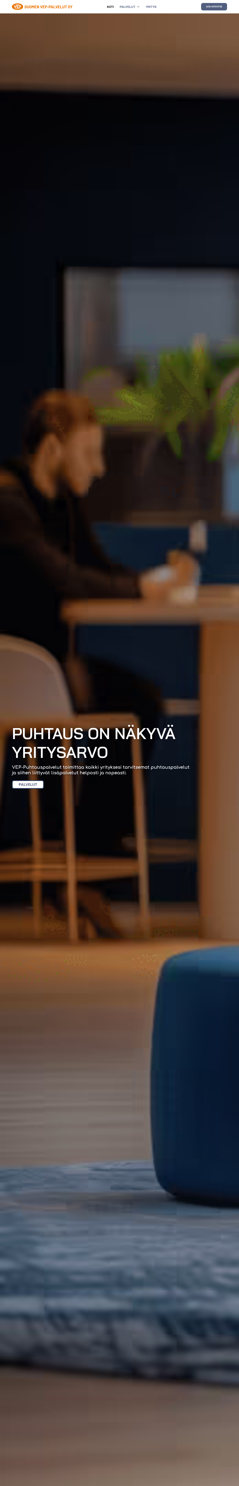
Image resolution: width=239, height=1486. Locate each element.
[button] (130, 6)
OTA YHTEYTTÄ (214, 6)
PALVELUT (28, 784)
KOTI (110, 7)
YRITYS (151, 7)
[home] (42, 6)
